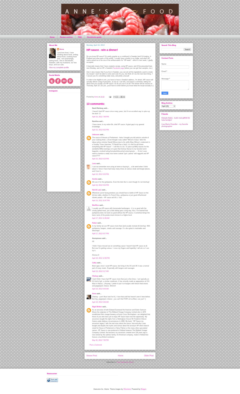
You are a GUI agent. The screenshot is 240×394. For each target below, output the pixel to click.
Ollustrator (127, 389)
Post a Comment (96, 345)
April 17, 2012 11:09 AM (100, 218)
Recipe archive (66, 37)
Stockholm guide (94, 37)
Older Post (149, 356)
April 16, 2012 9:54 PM (100, 185)
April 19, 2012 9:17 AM (100, 271)
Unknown (95, 134)
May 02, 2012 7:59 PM (100, 340)
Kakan (94, 223)
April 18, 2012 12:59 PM (101, 258)
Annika (95, 179)
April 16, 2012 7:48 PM (100, 117)
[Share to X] (119, 97)
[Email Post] (110, 97)
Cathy (94, 263)
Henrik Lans (96, 190)
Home (52, 37)
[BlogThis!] (117, 97)
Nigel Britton (97, 307)
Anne (94, 294)
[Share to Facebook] (121, 97)
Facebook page (118, 68)
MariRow (95, 205)
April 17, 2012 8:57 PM (100, 233)
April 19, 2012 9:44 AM (100, 289)
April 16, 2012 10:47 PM (101, 200)
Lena (94, 163)
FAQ (80, 37)
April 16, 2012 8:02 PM (100, 130)
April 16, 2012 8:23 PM (100, 159)
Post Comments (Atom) (125, 362)
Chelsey (95, 276)
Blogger (143, 389)
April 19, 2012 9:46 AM (100, 302)
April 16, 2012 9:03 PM (100, 174)
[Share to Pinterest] (124, 97)
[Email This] (114, 97)
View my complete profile (59, 67)
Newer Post (91, 356)
